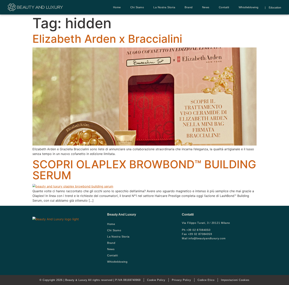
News (205, 7)
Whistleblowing (249, 7)
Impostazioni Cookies (235, 280)
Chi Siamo (137, 7)
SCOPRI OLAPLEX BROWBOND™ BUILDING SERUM (144, 170)
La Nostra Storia (164, 7)
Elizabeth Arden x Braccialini (107, 39)
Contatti (224, 7)
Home (117, 7)
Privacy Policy (181, 280)
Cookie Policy (156, 280)
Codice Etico (206, 280)
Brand (189, 7)
